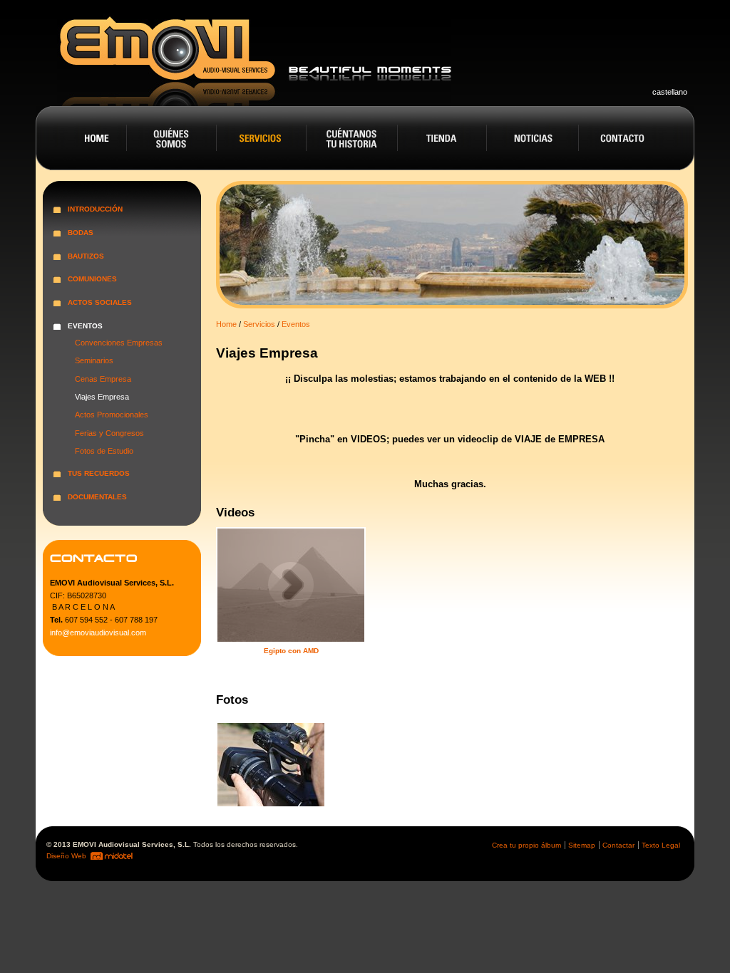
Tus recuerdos (99, 473)
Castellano (669, 92)
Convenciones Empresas (119, 342)
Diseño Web (67, 856)
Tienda (443, 138)
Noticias (533, 138)
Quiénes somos (171, 138)
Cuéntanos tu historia (352, 138)
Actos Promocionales (111, 414)
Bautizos (86, 256)
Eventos (296, 324)
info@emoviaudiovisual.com (98, 632)
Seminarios (94, 360)
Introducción (95, 209)
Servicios (262, 138)
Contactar (618, 845)
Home (81, 138)
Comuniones (92, 279)
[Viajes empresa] (273, 767)
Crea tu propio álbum (526, 845)
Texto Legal (661, 845)
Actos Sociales (100, 302)
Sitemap (581, 845)
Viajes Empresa (102, 396)
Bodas (80, 232)
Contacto (624, 138)
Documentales (97, 497)
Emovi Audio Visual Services (254, 57)
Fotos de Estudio (104, 451)
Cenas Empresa (103, 379)
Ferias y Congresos (109, 433)
